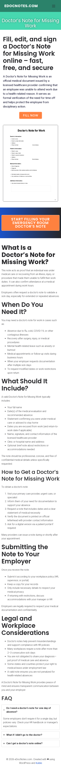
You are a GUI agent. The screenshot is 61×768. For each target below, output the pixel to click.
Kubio (39, 763)
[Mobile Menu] (54, 6)
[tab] (30, 717)
